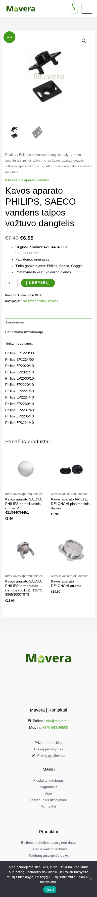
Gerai (50, 890)
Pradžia (10, 155)
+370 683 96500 (55, 727)
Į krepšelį (38, 283)
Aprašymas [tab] (14, 322)
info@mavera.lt (57, 721)
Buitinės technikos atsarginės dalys (44, 155)
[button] (83, 40)
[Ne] (90, 878)
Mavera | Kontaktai (48, 710)
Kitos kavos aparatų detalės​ (64, 160)
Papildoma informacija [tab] (24, 332)
